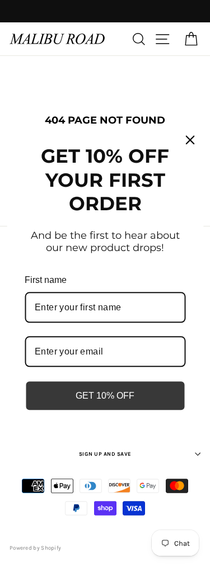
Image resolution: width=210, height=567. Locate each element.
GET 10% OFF (105, 395)
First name (46, 280)
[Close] (189, 139)
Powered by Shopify (35, 548)
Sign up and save (105, 454)
